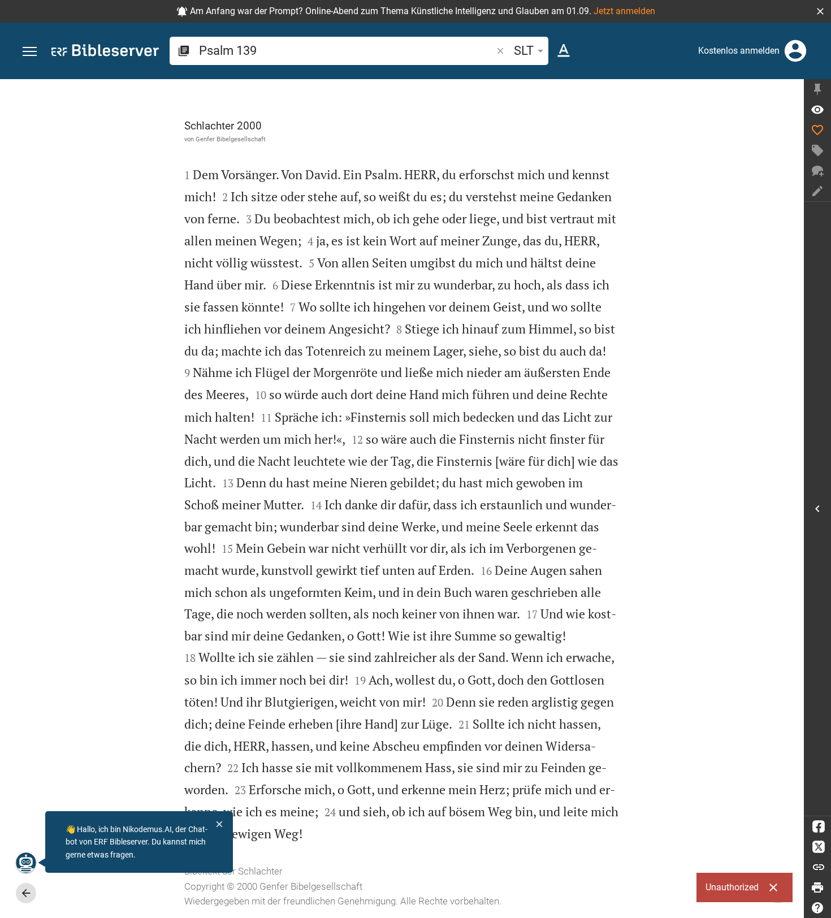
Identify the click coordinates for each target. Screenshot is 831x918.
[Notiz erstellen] (817, 191)
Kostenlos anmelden (739, 50)
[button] (820, 11)
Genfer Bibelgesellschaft (231, 139)
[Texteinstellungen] (564, 51)
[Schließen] (219, 824)
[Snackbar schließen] (773, 887)
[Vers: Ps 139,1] (817, 109)
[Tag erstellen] (817, 150)
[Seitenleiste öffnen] (817, 509)
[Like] (817, 130)
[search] (346, 51)
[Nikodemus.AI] (26, 862)
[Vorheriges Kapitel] (26, 893)
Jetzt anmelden (624, 11)
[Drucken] (817, 887)
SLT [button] (524, 51)
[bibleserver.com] (105, 52)
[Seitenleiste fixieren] (817, 89)
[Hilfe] (817, 908)
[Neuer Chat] (817, 171)
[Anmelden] (795, 51)
